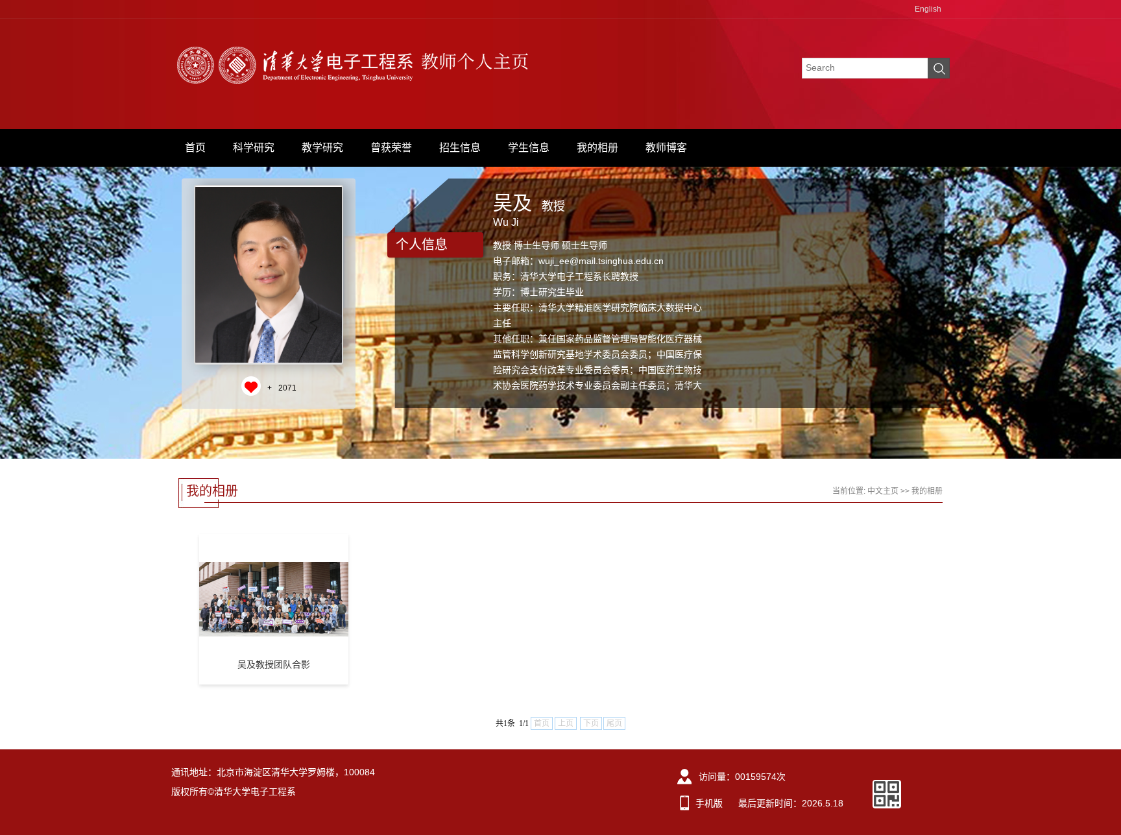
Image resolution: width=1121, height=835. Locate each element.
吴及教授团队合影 (273, 664)
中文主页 (882, 491)
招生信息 (460, 147)
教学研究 (322, 147)
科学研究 (253, 147)
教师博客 (666, 147)
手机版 (709, 803)
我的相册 (597, 147)
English (928, 9)
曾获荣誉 (391, 147)
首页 (195, 147)
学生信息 (528, 147)
